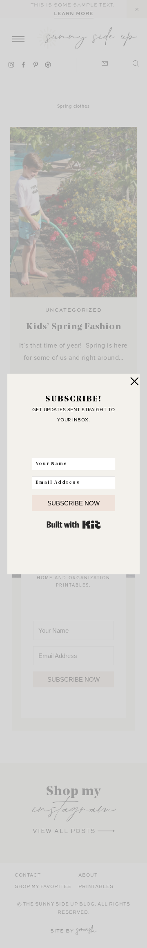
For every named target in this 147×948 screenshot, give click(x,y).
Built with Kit (74, 524)
